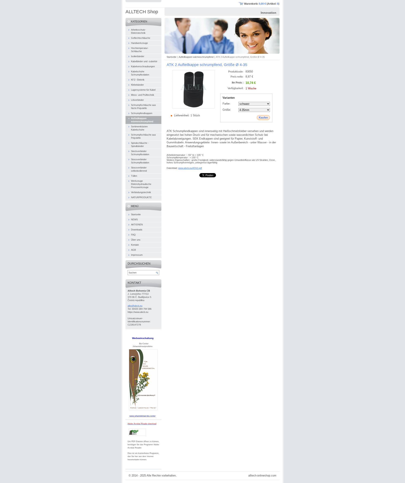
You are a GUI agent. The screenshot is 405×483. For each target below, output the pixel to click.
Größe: (227, 109)
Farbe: (226, 103)
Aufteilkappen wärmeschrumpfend (196, 57)
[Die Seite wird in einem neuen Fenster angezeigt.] (193, 107)
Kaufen (263, 117)
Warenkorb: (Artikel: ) (261, 3)
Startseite (171, 57)
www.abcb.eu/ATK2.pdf (190, 168)
